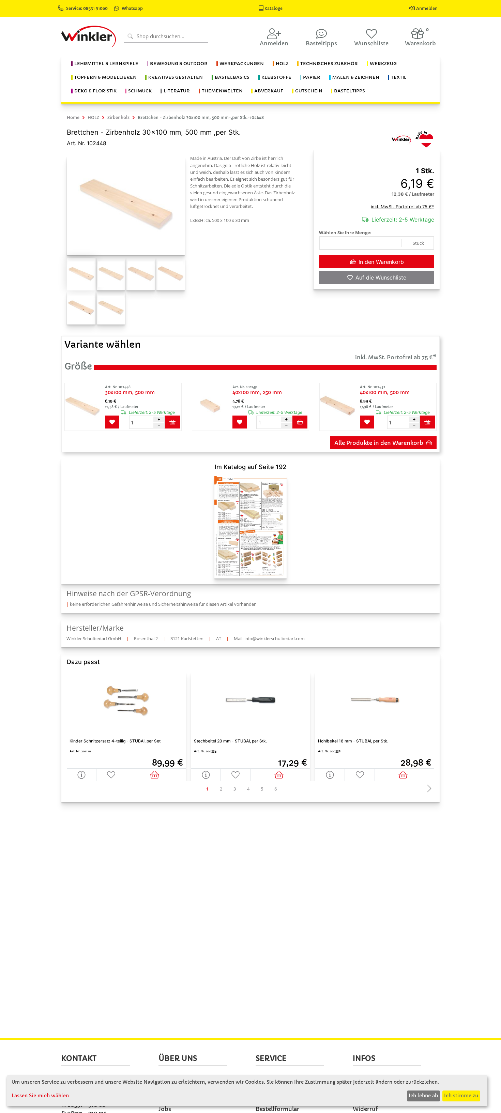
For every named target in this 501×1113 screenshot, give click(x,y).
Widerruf (365, 1109)
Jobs (164, 1109)
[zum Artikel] (84, 406)
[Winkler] (401, 138)
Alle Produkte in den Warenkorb (378, 442)
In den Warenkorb (381, 261)
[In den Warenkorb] (155, 774)
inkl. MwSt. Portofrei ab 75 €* (402, 206)
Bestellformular (277, 1109)
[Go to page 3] (234, 789)
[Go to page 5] (262, 789)
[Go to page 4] (248, 789)
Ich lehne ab (423, 1096)
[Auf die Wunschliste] (111, 774)
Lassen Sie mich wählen (40, 1096)
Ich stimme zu (461, 1096)
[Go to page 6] (275, 789)
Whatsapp (132, 8)
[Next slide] (427, 789)
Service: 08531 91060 (87, 8)
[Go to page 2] (221, 789)
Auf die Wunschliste (380, 277)
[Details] (81, 774)
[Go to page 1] (207, 789)
